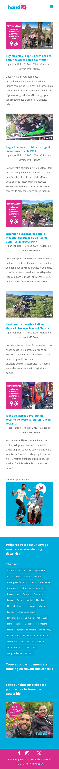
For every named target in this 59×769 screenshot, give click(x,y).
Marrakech (30, 623)
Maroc (18, 623)
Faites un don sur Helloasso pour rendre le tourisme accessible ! (26, 689)
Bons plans (12, 588)
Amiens (27, 576)
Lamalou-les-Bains (26, 612)
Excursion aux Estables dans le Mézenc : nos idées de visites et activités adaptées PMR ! (26, 237)
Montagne (42, 623)
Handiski (40, 600)
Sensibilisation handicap (32, 641)
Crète (23, 588)
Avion (34, 582)
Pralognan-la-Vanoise (26, 629)
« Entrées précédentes (18, 479)
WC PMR (29, 653)
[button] (51, 8)
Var (34, 647)
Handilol (16, 64)
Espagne (27, 594)
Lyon (45, 617)
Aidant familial (13, 576)
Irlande (42, 606)
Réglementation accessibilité (34, 635)
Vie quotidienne (14, 653)
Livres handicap (14, 617)
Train (27, 647)
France (10, 600)
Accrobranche (13, 570)
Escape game (13, 594)
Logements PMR (32, 617)
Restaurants (12, 635)
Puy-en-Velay (45, 629)
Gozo (19, 600)
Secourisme (12, 641)
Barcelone (45, 582)
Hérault (32, 606)
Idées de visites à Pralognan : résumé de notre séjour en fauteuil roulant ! (29, 419)
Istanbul (11, 612)
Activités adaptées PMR (34, 570)
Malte (9, 623)
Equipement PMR (37, 588)
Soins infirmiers (14, 647)
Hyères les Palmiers (16, 606)
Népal (10, 629)
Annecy (37, 576)
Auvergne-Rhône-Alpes (18, 582)
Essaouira (38, 594)
